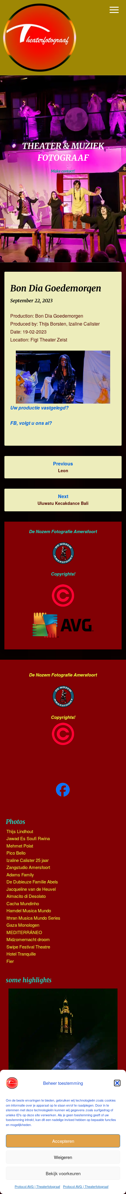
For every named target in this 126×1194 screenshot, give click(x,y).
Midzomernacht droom (28, 939)
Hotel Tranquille (21, 954)
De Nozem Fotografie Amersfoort (63, 531)
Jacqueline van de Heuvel (31, 889)
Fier (10, 961)
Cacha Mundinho (22, 903)
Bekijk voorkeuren (63, 1173)
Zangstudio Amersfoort (28, 867)
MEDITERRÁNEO (24, 932)
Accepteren (63, 1141)
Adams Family (20, 874)
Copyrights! (63, 574)
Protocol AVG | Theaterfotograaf (37, 1186)
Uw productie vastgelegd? (39, 407)
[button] (117, 1083)
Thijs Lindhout (19, 831)
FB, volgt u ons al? (31, 422)
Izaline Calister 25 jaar (27, 860)
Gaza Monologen (22, 925)
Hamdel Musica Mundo (28, 910)
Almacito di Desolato (26, 896)
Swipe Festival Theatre (28, 946)
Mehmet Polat (19, 846)
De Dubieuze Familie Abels (32, 881)
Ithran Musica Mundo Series (33, 918)
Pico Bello (15, 853)
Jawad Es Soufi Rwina (28, 838)
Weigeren (63, 1157)
